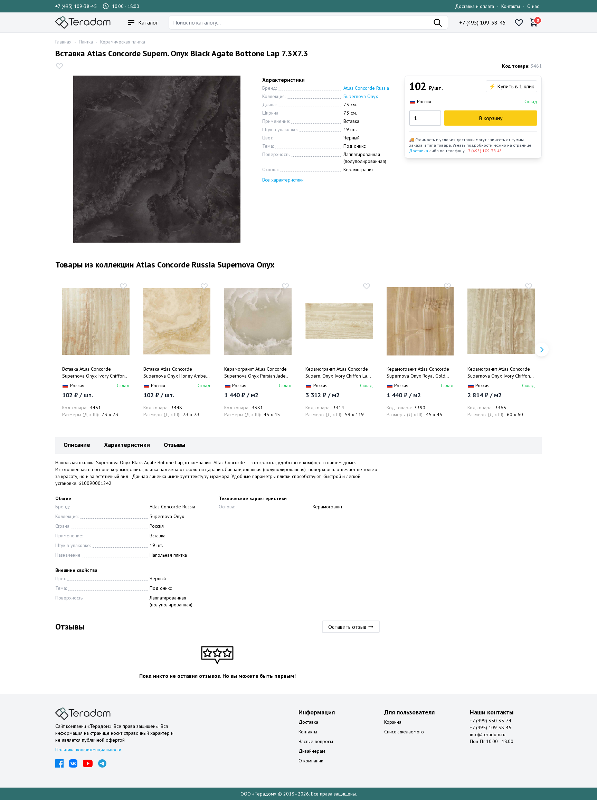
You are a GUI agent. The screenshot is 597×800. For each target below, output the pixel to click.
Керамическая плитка (122, 42)
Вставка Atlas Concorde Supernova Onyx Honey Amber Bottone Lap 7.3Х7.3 (175, 372)
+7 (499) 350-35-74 (490, 721)
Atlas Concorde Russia (366, 88)
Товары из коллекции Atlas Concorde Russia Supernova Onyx (165, 264)
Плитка (86, 42)
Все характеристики (283, 180)
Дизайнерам (311, 751)
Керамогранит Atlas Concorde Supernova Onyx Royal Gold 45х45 (418, 372)
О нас (533, 6)
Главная (63, 42)
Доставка (418, 150)
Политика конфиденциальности (88, 750)
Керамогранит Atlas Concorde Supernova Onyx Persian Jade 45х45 (255, 372)
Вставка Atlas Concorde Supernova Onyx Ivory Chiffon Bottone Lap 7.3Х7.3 (93, 372)
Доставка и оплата (474, 6)
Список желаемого (404, 732)
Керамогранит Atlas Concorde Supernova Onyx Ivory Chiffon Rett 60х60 (498, 372)
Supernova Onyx (360, 96)
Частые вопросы (315, 741)
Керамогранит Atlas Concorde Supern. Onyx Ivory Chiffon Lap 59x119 (337, 372)
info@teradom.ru (487, 734)
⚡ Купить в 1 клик (511, 86)
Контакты (510, 6)
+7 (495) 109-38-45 (76, 6)
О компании (310, 761)
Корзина (392, 722)
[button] (542, 350)
